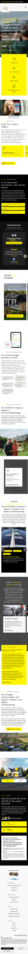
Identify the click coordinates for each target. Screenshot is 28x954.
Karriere (14, 925)
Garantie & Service (14, 902)
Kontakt (14, 930)
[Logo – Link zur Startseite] (5, 8)
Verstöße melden (14, 909)
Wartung (14, 899)
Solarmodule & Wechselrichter (14, 885)
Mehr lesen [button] (14, 256)
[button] (25, 7)
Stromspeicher (14, 887)
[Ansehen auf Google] (14, 259)
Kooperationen (14, 928)
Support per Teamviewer (14, 916)
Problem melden (14, 911)
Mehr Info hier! (19, 1)
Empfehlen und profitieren (14, 913)
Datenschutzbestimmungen (20, 935)
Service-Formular (20, 851)
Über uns (14, 923)
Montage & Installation (14, 897)
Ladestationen (14, 890)
